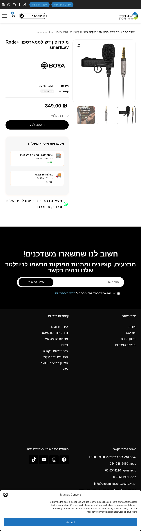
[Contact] (4, 4)
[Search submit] (22, 16)
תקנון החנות (128, 338)
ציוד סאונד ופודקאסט (55, 332)
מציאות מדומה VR (56, 338)
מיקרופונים (90, 32)
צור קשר (130, 332)
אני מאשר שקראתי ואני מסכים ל (85, 293)
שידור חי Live (59, 326)
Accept (70, 522)
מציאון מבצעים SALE (54, 363)
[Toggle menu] (4, 16)
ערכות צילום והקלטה (55, 351)
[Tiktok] (33, 459)
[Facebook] (20, 4)
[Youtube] (43, 459)
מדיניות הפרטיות (65, 293)
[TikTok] (25, 4)
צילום (64, 345)
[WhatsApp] (9, 4)
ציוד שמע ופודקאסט (109, 32)
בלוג (65, 369)
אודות (132, 326)
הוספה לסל (37, 124)
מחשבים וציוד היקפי (55, 357)
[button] (5, 494)
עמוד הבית (129, 32)
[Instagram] (15, 4)
